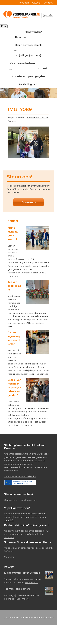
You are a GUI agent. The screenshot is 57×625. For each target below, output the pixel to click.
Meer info (9, 520)
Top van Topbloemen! (14, 286)
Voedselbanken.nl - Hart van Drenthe (28, 15)
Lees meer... (14, 276)
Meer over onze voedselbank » (20, 476)
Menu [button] (3, 26)
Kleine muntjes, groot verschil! (22, 572)
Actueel (49, 617)
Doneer (8, 500)
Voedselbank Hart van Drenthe (28, 617)
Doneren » (28, 202)
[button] (24, 37)
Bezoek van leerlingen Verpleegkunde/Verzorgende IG (14, 387)
